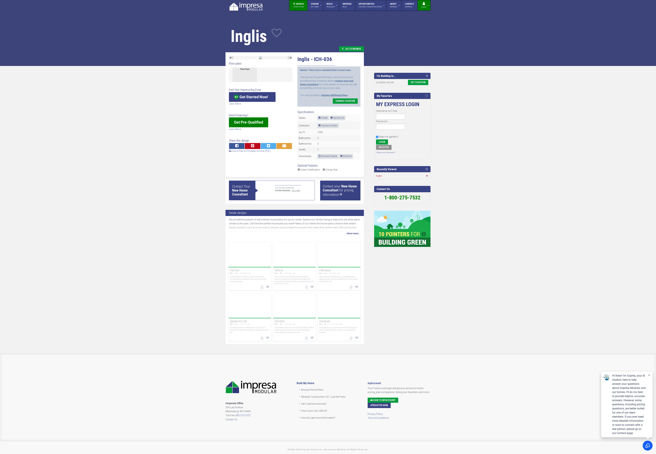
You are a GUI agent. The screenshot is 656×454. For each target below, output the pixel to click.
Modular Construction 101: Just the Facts (323, 396)
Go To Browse (353, 49)
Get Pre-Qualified (248, 122)
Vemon (234, 270)
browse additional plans (335, 95)
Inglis (379, 175)
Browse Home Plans (312, 389)
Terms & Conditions (378, 418)
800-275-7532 (243, 415)
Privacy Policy (375, 414)
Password (381, 121)
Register (384, 147)
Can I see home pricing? (313, 403)
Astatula (324, 321)
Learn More (235, 103)
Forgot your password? (385, 152)
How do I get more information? (318, 417)
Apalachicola (238, 321)
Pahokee (325, 270)
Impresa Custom (329, 125)
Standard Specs (329, 156)
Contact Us (231, 419)
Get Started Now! (253, 97)
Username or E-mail (386, 111)
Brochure (347, 156)
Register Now (380, 405)
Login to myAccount (383, 400)
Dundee (280, 321)
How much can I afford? (314, 410)
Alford (279, 270)
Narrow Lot (338, 118)
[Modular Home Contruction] (246, 7)
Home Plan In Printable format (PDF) (251, 151)
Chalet (324, 118)
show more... (353, 233)
